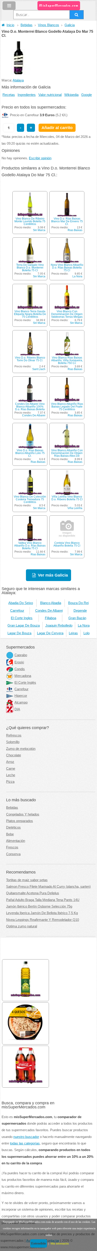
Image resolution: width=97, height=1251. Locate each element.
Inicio (10, 25)
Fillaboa (50, 618)
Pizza (10, 781)
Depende (80, 610)
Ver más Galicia (53, 575)
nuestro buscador (26, 1137)
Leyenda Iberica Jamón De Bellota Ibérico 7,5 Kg (42, 913)
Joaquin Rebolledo (58, 625)
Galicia (70, 25)
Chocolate (13, 755)
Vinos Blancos (48, 25)
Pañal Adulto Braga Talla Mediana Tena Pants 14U (42, 900)
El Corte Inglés (25, 682)
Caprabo (20, 655)
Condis (19, 669)
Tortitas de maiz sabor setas (27, 880)
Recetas (8, 95)
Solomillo (12, 742)
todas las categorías (25, 1143)
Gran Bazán (77, 618)
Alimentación (15, 841)
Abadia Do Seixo (20, 603)
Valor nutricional (50, 95)
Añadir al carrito (57, 127)
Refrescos (13, 735)
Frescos (12, 847)
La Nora (77, 276)
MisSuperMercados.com (58, 5)
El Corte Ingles (21, 618)
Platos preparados (19, 821)
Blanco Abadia (50, 603)
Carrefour (17, 610)
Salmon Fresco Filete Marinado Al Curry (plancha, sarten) (48, 886)
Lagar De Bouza (19, 633)
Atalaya (18, 80)
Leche (10, 775)
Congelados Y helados (22, 814)
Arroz (10, 762)
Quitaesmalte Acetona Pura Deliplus (32, 893)
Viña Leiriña (74, 508)
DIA (17, 709)
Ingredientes (27, 95)
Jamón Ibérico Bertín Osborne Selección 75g (39, 906)
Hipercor (20, 695)
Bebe (10, 834)
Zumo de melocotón (20, 749)
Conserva (13, 854)
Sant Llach (38, 369)
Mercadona (22, 676)
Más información (60, 1243)
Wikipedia (71, 95)
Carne (10, 768)
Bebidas (26, 25)
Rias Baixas (75, 230)
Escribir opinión (40, 158)
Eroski (19, 662)
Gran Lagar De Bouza (23, 625)
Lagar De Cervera (50, 633)
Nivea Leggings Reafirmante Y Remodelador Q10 (42, 920)
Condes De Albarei (33, 415)
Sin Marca (39, 230)
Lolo (86, 633)
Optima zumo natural (21, 926)
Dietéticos (13, 827)
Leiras (73, 633)
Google (86, 95)
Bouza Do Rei (78, 603)
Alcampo (21, 702)
